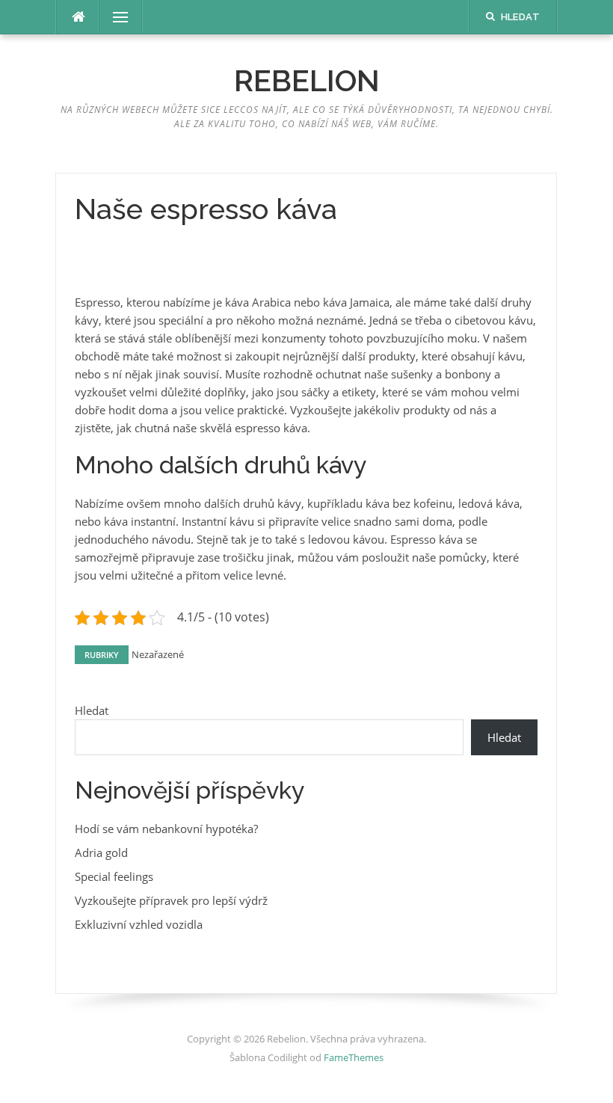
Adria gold (101, 852)
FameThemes (353, 1057)
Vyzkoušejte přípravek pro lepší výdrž (171, 900)
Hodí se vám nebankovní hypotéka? (166, 828)
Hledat (91, 710)
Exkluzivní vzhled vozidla (139, 924)
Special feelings (114, 876)
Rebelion (307, 80)
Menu (114, 17)
